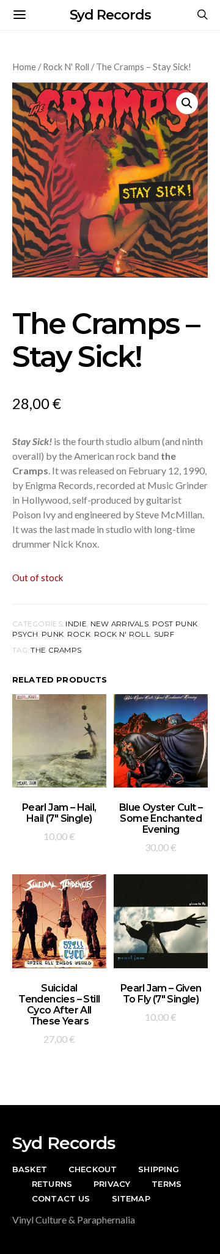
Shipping (158, 1169)
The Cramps (56, 650)
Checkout (92, 1169)
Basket (29, 1169)
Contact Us (61, 1198)
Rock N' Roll (66, 66)
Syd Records (110, 15)
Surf (164, 634)
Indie (75, 624)
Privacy (112, 1184)
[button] (187, 103)
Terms (167, 1184)
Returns (52, 1184)
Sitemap (131, 1198)
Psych (25, 634)
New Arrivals (119, 624)
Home (24, 66)
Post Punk (175, 624)
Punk (53, 634)
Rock (78, 634)
